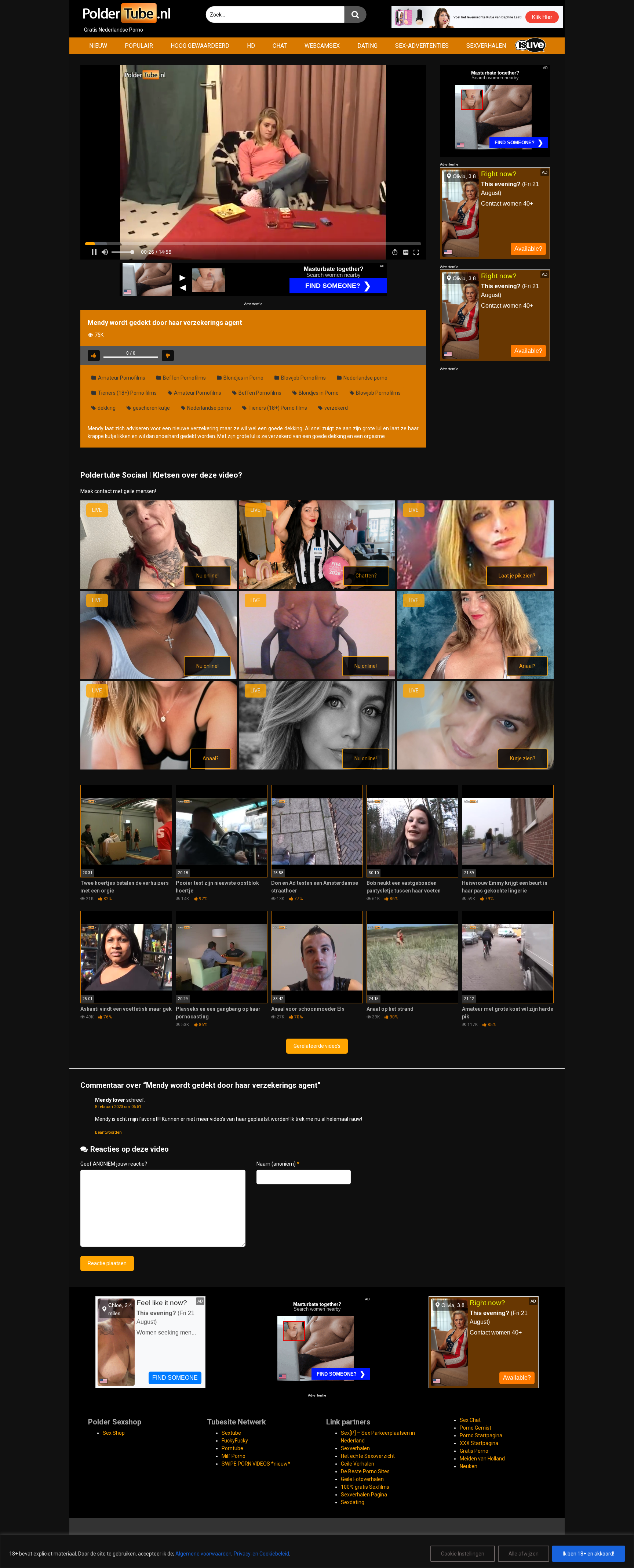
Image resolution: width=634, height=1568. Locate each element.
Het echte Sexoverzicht (368, 1456)
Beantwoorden (108, 1132)
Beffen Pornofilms (184, 378)
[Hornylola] (158, 677)
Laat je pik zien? (517, 576)
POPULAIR (139, 45)
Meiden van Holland (482, 1459)
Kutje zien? (522, 758)
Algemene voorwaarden (203, 1554)
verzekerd (335, 408)
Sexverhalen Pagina (364, 1495)
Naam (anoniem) (277, 1164)
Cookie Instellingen (462, 1554)
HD (251, 45)
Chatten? (366, 576)
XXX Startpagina (479, 1443)
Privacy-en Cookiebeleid (261, 1554)
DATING (367, 45)
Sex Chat (470, 1420)
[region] (317, 1551)
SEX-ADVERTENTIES (422, 45)
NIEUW (98, 45)
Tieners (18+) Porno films (127, 393)
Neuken (468, 1466)
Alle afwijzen (524, 1554)
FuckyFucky (235, 1441)
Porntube (232, 1448)
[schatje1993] (475, 768)
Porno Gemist (475, 1428)
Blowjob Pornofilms (303, 378)
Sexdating (352, 1502)
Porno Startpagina (481, 1435)
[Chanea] (158, 587)
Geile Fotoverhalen (362, 1479)
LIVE (97, 510)
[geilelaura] (475, 587)
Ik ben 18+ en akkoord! (588, 1554)
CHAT (280, 45)
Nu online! (207, 576)
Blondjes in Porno (242, 378)
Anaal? (527, 666)
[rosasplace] (317, 768)
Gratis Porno (474, 1451)
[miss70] (475, 677)
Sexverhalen (355, 1448)
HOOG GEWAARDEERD (200, 45)
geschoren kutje (151, 408)
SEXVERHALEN (486, 45)
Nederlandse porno (364, 378)
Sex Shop (114, 1433)
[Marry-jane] (317, 677)
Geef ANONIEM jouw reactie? (113, 1164)
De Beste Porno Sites (365, 1471)
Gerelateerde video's (317, 1046)
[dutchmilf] (317, 587)
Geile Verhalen (357, 1464)
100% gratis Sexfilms (365, 1487)
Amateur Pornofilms (121, 378)
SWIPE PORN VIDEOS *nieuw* (256, 1464)
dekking (106, 408)
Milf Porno (233, 1456)
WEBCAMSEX (322, 45)
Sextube (231, 1433)
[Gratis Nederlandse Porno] (126, 13)
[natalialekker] (158, 768)
